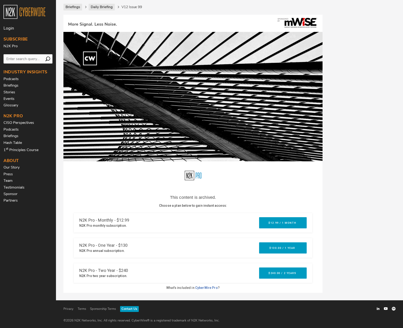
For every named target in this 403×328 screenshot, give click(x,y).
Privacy (68, 309)
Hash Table (12, 142)
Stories (9, 92)
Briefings (10, 85)
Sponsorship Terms (103, 309)
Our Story (11, 167)
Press (8, 174)
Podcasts (11, 78)
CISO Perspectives (18, 122)
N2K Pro (10, 46)
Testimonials (13, 187)
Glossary (10, 105)
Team (8, 180)
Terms (82, 309)
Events (8, 98)
